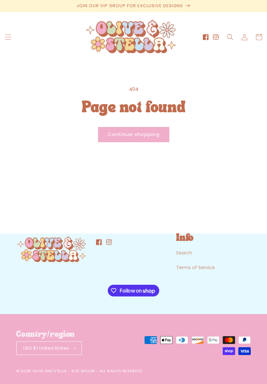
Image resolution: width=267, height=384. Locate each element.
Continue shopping (134, 134)
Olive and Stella (50, 371)
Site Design (83, 371)
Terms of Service (195, 267)
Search (184, 253)
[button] (8, 37)
